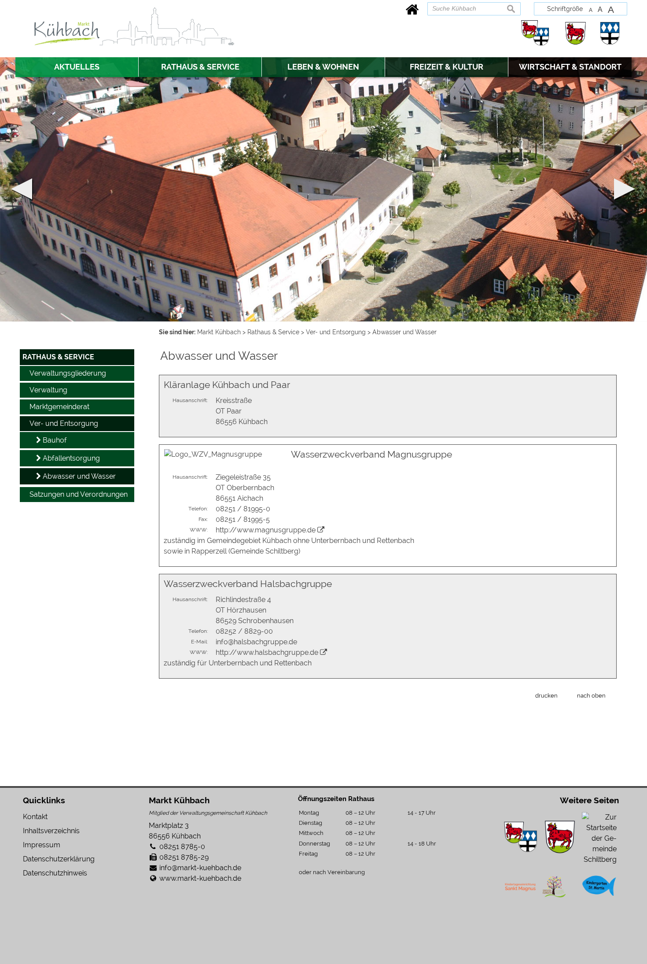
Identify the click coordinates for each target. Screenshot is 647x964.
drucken (546, 695)
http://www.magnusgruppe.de (266, 530)
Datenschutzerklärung (59, 859)
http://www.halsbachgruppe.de (267, 652)
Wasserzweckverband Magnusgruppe (371, 454)
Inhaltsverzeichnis (51, 831)
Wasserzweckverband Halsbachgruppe (248, 583)
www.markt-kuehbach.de (200, 878)
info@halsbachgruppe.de (256, 642)
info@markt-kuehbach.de (200, 868)
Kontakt (35, 817)
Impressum (41, 845)
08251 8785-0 (182, 846)
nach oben (591, 695)
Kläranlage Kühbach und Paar (227, 384)
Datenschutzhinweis (55, 873)
